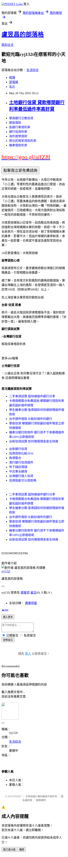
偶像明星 (31, 603)
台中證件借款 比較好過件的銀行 (30, 418)
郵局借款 (15, 122)
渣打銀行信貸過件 (21, 462)
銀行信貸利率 (18, 131)
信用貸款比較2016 (21, 453)
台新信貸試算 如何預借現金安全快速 (33, 441)
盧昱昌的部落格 (23, 34)
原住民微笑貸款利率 (22, 140)
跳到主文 (8, 44)
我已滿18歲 (9, 849)
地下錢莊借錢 (18, 467)
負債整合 (15, 458)
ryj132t (6, 571)
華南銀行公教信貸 (21, 118)
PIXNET (17, 796)
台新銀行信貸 (18, 448)
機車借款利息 (18, 145)
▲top (5, 609)
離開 (21, 849)
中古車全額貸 (18, 471)
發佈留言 (8, 640)
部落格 (13, 82)
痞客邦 (25, 592)
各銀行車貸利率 (19, 127)
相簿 (12, 77)
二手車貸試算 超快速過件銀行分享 (32, 396)
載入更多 (8, 617)
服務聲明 (41, 800)
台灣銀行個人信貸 (21, 476)
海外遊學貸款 (18, 136)
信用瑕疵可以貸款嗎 (22, 480)
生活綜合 (32, 70)
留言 (33, 592)
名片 (12, 86)
